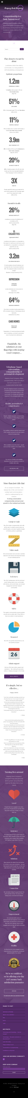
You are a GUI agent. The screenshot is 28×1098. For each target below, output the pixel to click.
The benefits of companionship (10, 1047)
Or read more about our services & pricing (14, 995)
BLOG (4, 1020)
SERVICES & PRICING (8, 1012)
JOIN (4, 1023)
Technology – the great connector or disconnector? (12, 1038)
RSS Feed (16, 1087)
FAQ (4, 1017)
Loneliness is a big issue (8, 1050)
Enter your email (6, 1067)
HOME (4, 1009)
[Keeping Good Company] (14, 8)
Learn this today (7, 1041)
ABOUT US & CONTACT (8, 1014)
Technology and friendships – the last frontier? (12, 1033)
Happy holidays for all (8, 1044)
